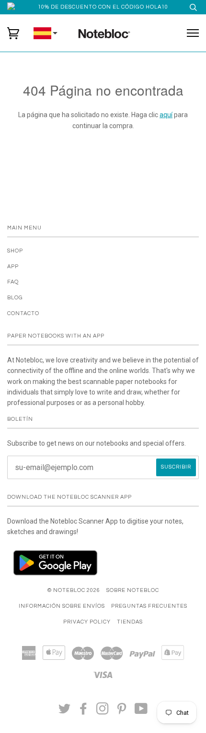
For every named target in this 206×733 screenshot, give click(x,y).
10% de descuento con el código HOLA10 (103, 7)
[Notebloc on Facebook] (83, 711)
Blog (15, 297)
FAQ (13, 281)
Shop (15, 250)
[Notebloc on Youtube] (141, 711)
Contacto (23, 313)
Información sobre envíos (62, 606)
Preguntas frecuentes (149, 606)
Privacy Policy (87, 621)
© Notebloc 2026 (73, 590)
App (13, 266)
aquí (166, 115)
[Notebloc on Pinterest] (121, 711)
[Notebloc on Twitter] (64, 711)
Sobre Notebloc (132, 590)
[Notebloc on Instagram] (102, 711)
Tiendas (130, 621)
